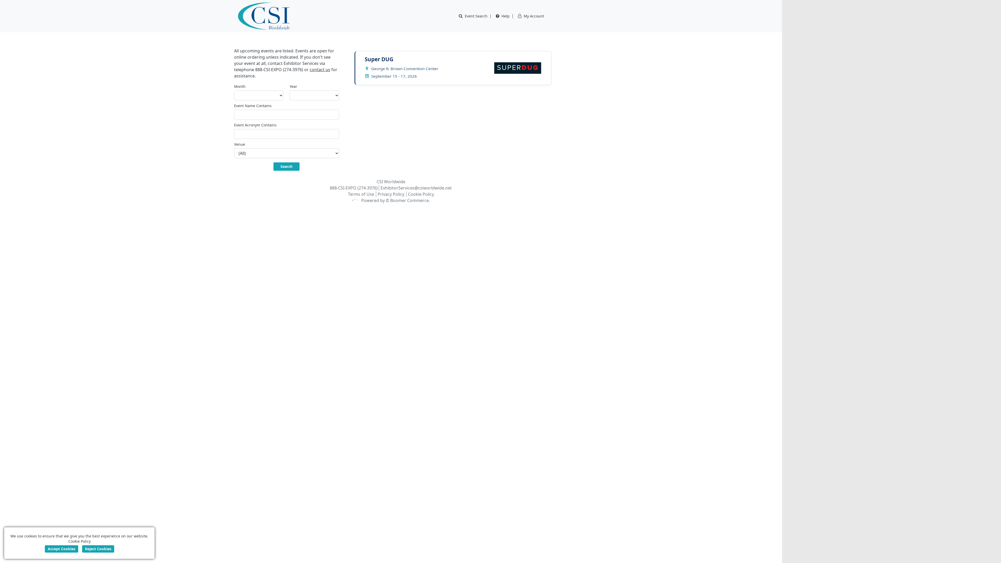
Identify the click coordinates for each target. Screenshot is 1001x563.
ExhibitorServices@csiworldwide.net (416, 188)
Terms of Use (361, 194)
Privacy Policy (391, 194)
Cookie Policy (421, 194)
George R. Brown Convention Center (404, 68)
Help (506, 16)
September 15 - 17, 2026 (394, 76)
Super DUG (379, 59)
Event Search (476, 16)
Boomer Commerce (409, 200)
